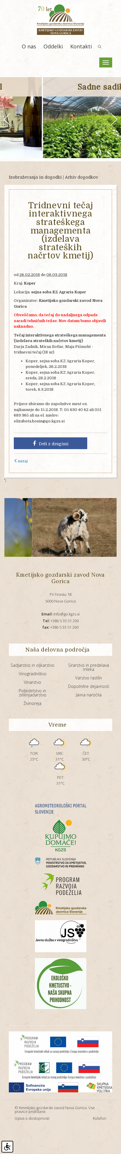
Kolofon (99, 1118)
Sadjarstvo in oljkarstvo (32, 665)
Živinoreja (32, 703)
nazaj (23, 461)
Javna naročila (89, 695)
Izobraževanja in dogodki (35, 177)
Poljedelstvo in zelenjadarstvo (32, 693)
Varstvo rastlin (88, 678)
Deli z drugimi (53, 443)
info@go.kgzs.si (60, 614)
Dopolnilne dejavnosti (88, 686)
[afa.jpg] (54, 527)
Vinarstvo (32, 682)
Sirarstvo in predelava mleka (88, 667)
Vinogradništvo (32, 673)
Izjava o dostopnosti (32, 1118)
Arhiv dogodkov (81, 177)
